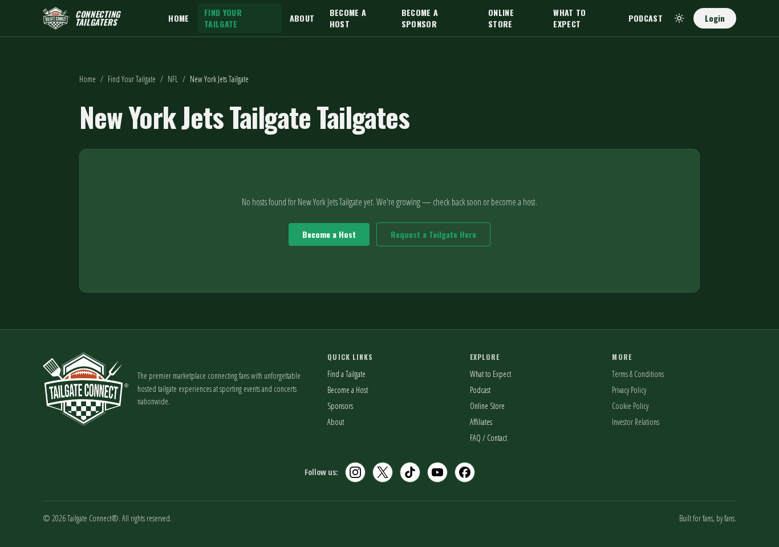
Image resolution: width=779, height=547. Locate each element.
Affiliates (481, 421)
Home (178, 18)
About (302, 18)
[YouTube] (437, 472)
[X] (382, 472)
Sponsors (340, 405)
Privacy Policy (629, 389)
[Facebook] (465, 472)
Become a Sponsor (420, 18)
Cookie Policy (630, 405)
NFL (173, 79)
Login (715, 18)
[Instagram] (355, 472)
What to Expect (569, 18)
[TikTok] (410, 472)
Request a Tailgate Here (433, 234)
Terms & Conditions (638, 373)
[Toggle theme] (679, 18)
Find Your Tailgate (223, 18)
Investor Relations (635, 421)
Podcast (645, 18)
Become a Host (348, 18)
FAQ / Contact (488, 437)
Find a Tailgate (346, 373)
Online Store (501, 18)
